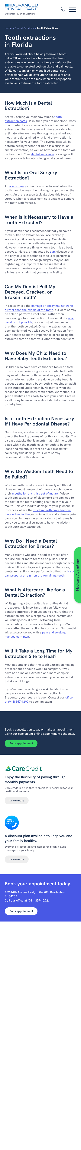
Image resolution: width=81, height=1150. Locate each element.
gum (53, 252)
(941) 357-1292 (18, 702)
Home (8, 28)
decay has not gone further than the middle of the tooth (39, 308)
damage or (38, 306)
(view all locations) (26, 13)
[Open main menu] (72, 9)
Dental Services (24, 28)
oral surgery (17, 186)
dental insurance (42, 154)
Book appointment (21, 743)
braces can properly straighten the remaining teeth (40, 573)
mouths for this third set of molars (35, 493)
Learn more (16, 800)
